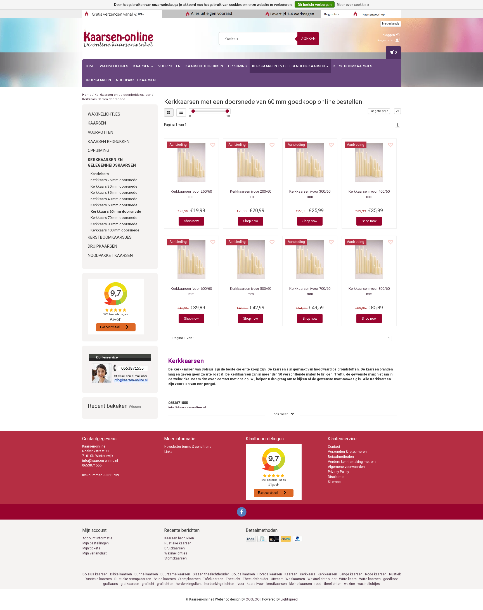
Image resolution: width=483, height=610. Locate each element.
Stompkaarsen (175, 558)
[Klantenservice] (120, 369)
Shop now (191, 221)
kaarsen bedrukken (204, 66)
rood (317, 584)
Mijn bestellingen (95, 543)
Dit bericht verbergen (315, 5)
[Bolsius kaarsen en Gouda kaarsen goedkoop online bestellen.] (118, 37)
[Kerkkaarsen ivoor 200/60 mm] (250, 162)
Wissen (135, 407)
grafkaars (110, 584)
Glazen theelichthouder (211, 574)
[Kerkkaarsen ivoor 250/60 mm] (191, 162)
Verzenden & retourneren (347, 452)
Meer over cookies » (353, 5)
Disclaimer (336, 477)
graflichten (165, 584)
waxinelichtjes (368, 584)
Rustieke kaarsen (177, 543)
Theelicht (233, 579)
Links (168, 452)
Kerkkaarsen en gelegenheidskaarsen (289, 66)
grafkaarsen (129, 584)
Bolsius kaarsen (95, 574)
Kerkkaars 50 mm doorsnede (114, 205)
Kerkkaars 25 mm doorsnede (114, 180)
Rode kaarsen (376, 574)
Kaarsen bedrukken (179, 538)
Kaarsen (141, 66)
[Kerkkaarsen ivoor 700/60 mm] (309, 260)
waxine (349, 584)
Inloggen (389, 35)
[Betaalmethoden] (275, 539)
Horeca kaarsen (269, 574)
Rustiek (395, 574)
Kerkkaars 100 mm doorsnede (115, 230)
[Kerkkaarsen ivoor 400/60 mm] (369, 162)
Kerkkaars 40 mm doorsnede (114, 199)
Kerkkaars (307, 574)
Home (90, 66)
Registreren (386, 40)
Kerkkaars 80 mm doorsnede (114, 224)
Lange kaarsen (351, 574)
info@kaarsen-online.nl (187, 408)
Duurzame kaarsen (175, 574)
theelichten (333, 584)
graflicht (148, 584)
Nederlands (390, 23)
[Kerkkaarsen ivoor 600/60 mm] (191, 260)
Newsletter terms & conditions (187, 447)
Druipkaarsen (98, 80)
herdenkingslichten (219, 584)
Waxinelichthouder (322, 579)
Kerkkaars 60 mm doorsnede (103, 99)
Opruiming (237, 66)
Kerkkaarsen (327, 574)
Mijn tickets (91, 548)
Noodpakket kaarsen (136, 80)
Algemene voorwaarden (346, 467)
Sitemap (334, 482)
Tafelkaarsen (213, 579)
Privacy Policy (338, 472)
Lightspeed (289, 599)
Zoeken (308, 38)
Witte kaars (348, 579)
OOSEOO (253, 599)
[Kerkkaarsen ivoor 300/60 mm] (309, 162)
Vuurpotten (169, 66)
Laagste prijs (379, 111)
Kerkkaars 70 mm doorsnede (114, 218)
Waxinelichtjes (114, 66)
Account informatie (97, 538)
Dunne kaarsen (146, 574)
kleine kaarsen (300, 584)
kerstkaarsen (276, 584)
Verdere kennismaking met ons (352, 462)
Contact (334, 447)
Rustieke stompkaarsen (132, 579)
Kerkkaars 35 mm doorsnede (114, 192)
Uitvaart (277, 579)
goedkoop (390, 579)
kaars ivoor (255, 584)
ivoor (240, 584)
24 (397, 111)
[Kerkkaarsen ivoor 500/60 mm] (250, 260)
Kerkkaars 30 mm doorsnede (114, 186)
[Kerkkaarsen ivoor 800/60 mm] (369, 260)
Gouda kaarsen (243, 574)
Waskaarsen (295, 579)
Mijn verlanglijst (94, 553)
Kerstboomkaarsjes (352, 66)
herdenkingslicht (189, 584)
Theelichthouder (255, 579)
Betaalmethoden (341, 457)
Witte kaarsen (370, 579)
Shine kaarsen (165, 579)
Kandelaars (100, 174)
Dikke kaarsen (121, 574)
